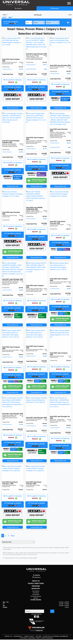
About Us (36, 581)
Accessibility (18, 636)
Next (13, 535)
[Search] (52, 611)
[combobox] (29, 23)
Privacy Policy (29, 636)
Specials (36, 598)
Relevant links (6, 542)
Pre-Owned (36, 593)
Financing (36, 586)
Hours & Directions (36, 583)
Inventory (36, 588)
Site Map (39, 636)
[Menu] (69, 3)
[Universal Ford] (16, 3)
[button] (13, 81)
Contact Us (8, 636)
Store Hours (36, 600)
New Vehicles (35, 591)
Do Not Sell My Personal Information (55, 636)
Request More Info (12, 108)
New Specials (35, 594)
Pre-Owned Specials (36, 596)
